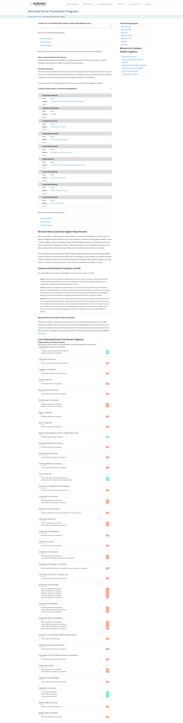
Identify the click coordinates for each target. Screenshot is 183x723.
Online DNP (124, 44)
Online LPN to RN (126, 38)
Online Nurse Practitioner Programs (132, 68)
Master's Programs (45, 42)
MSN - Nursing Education (57, 203)
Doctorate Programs (46, 45)
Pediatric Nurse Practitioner (130, 71)
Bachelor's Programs (46, 39)
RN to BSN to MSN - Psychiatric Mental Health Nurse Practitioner (68, 101)
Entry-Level (120, 4)
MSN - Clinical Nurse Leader (58, 177)
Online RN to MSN (126, 30)
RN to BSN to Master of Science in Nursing (61, 152)
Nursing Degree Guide (34, 17)
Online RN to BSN (126, 27)
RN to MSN (53, 114)
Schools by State (134, 4)
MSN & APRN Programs (105, 4)
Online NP (124, 41)
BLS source (42, 333)
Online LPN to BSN (126, 35)
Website (44, 104)
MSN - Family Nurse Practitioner (59, 139)
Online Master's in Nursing (58, 127)
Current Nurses (88, 4)
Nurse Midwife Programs (129, 57)
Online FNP (124, 33)
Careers (148, 4)
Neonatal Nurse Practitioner (130, 74)
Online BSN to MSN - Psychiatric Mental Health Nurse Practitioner (68, 165)
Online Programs (72, 4)
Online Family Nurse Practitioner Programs (134, 65)
